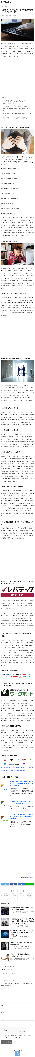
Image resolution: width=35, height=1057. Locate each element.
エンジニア (20, 15)
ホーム (2, 6)
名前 (2, 1005)
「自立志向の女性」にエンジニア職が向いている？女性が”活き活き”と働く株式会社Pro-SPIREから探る (22, 921)
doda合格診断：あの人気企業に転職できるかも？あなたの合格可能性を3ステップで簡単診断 (21, 783)
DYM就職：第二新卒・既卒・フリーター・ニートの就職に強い (21, 802)
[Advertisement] (17, 76)
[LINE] (30, 884)
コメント (3, 988)
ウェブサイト (4, 1019)
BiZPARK (30, 877)
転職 (7, 6)
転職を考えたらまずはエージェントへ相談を (15, 106)
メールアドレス (5, 1012)
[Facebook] (13, 884)
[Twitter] (5, 884)
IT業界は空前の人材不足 (10, 103)
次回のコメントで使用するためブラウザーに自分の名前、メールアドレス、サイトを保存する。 (18, 1036)
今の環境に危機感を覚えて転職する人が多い (15, 101)
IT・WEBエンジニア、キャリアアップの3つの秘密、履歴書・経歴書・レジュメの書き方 (21, 933)
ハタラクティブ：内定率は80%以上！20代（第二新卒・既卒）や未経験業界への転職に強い (21, 816)
